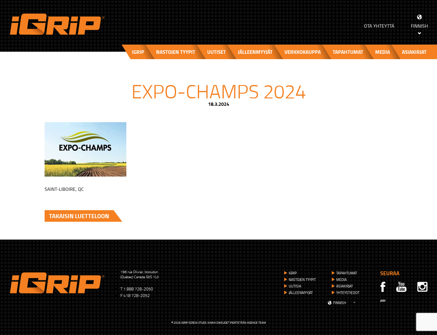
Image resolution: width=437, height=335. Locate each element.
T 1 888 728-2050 (136, 289)
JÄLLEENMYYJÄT (301, 292)
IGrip (138, 52)
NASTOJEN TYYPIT (175, 52)
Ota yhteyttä (379, 26)
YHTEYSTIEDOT (347, 292)
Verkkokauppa (302, 52)
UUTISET (216, 52)
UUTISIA (295, 286)
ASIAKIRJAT (414, 52)
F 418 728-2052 (135, 295)
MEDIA (382, 52)
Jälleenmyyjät (255, 52)
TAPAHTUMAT (348, 52)
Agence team (256, 322)
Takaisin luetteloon (79, 216)
